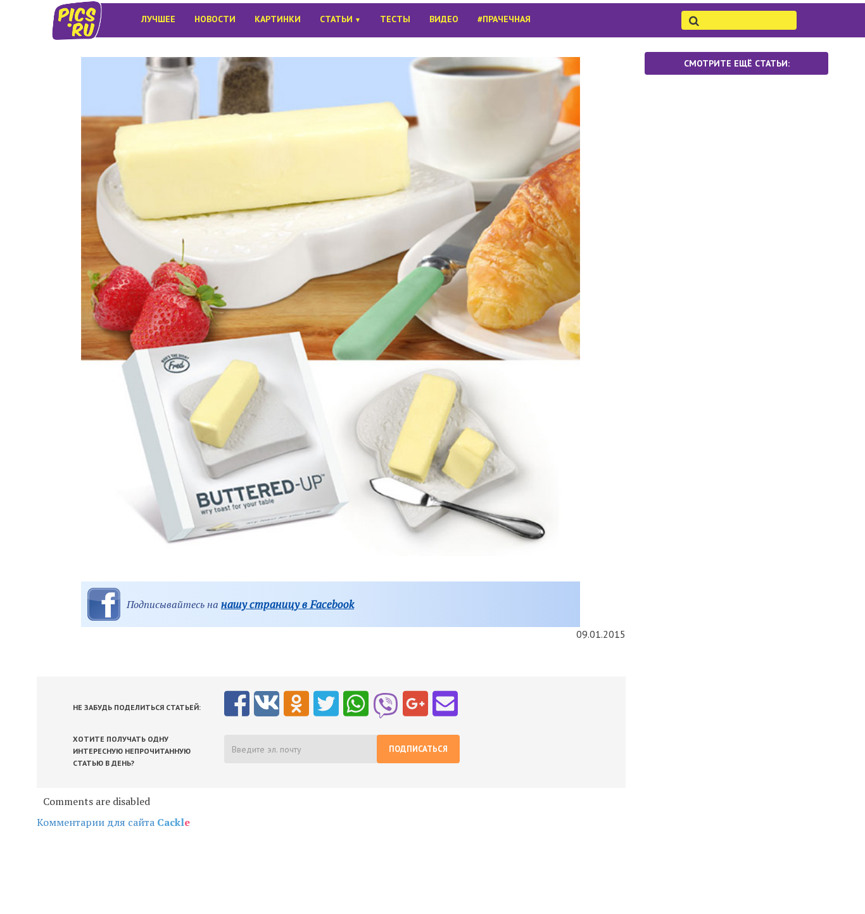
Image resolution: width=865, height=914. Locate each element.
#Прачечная (504, 19)
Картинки (278, 19)
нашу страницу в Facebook (287, 604)
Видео (443, 19)
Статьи (340, 19)
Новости (215, 19)
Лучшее (158, 19)
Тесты (395, 19)
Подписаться (418, 749)
